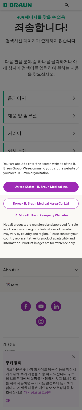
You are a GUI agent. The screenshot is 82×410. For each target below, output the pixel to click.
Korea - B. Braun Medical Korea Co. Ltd (41, 203)
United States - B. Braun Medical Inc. (41, 186)
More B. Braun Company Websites (41, 215)
